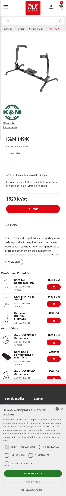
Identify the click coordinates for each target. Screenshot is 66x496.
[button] (33, 490)
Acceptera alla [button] (33, 473)
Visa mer (14, 262)
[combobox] (57, 409)
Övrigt (21, 29)
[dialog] (33, 450)
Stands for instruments (10, 125)
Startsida (8, 29)
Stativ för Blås (36, 29)
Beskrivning (11, 225)
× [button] (62, 408)
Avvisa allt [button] (33, 481)
